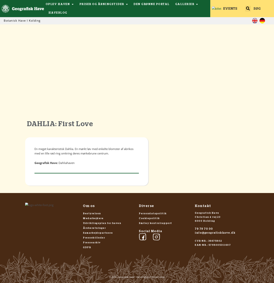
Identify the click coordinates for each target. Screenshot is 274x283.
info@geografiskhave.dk (215, 233)
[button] (248, 9)
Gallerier (184, 4)
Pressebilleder (94, 238)
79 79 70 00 (204, 229)
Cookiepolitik (149, 218)
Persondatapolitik (153, 213)
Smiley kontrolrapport (155, 223)
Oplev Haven (58, 4)
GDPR (87, 247)
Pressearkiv (92, 242)
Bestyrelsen (92, 213)
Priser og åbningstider (101, 4)
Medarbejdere (93, 218)
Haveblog (57, 12)
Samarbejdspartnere (98, 233)
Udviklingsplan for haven (102, 223)
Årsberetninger (94, 228)
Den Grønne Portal (151, 4)
